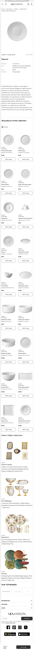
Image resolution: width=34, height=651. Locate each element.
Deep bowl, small (6, 319)
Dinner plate (21, 150)
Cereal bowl (4, 286)
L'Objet (16, 9)
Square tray (4, 421)
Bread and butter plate (24, 184)
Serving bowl (4, 387)
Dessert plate (5, 184)
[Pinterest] (14, 628)
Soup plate (4, 218)
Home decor (9, 9)
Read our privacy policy (10, 622)
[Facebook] (8, 628)
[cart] (28, 4)
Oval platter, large (23, 286)
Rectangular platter (23, 387)
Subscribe (26, 618)
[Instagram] (20, 628)
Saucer (3, 252)
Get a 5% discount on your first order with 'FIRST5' (17, 1)
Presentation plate (6, 150)
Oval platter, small (23, 252)
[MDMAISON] (17, 4)
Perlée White (23, 9)
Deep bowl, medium (23, 319)
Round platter (22, 353)
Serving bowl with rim (24, 421)
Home (3, 9)
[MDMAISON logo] (17, 613)
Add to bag (23, 647)
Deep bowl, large (6, 353)
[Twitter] (25, 628)
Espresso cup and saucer (25, 218)
